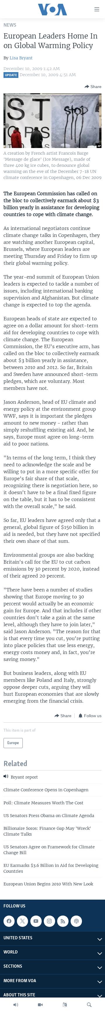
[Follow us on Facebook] (9, 921)
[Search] (89, 1005)
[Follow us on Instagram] (49, 921)
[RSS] (62, 921)
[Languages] (65, 1005)
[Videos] (40, 1005)
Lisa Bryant (21, 58)
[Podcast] (76, 921)
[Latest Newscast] (15, 1005)
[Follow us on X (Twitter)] (22, 921)
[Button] (93, 86)
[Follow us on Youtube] (35, 921)
